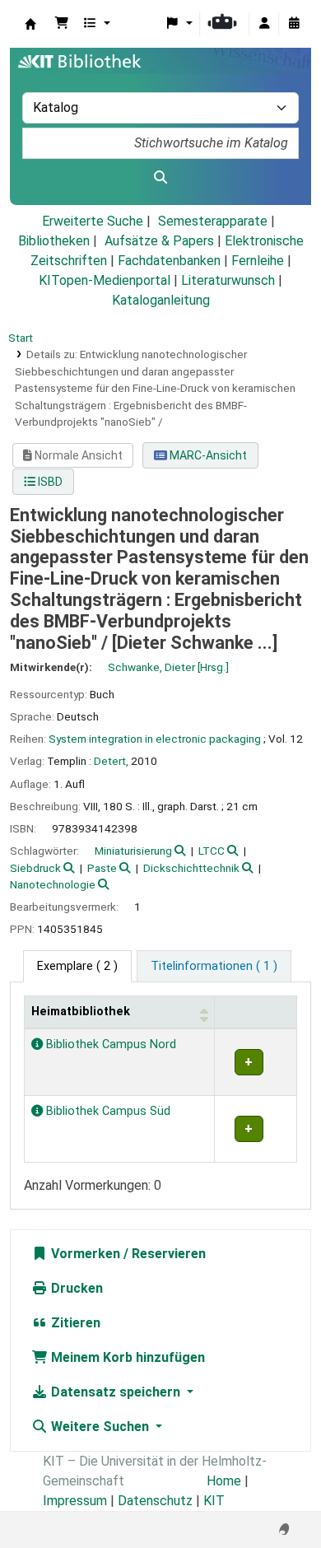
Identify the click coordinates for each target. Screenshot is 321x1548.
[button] (62, 24)
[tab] (214, 966)
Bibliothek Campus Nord (109, 1044)
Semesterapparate (213, 221)
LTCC (211, 850)
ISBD (49, 481)
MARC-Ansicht (207, 455)
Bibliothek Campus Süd (106, 1111)
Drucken (75, 1288)
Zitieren (74, 1323)
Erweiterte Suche (92, 221)
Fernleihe (257, 260)
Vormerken (84, 1253)
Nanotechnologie (52, 884)
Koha (30, 24)
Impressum (75, 1500)
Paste (102, 867)
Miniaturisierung (133, 850)
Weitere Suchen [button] (100, 1426)
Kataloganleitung (161, 300)
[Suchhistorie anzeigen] (294, 24)
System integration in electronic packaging (155, 738)
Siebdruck (35, 867)
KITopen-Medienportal (104, 280)
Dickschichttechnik (191, 867)
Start (20, 337)
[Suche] (160, 178)
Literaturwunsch (228, 280)
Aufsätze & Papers (159, 241)
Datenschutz (155, 1500)
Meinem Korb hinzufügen (126, 1357)
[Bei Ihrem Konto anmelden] (264, 24)
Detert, (111, 760)
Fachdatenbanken (169, 260)
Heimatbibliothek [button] (80, 1012)
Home (224, 1481)
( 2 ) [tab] (77, 966)
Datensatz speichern (116, 1392)
